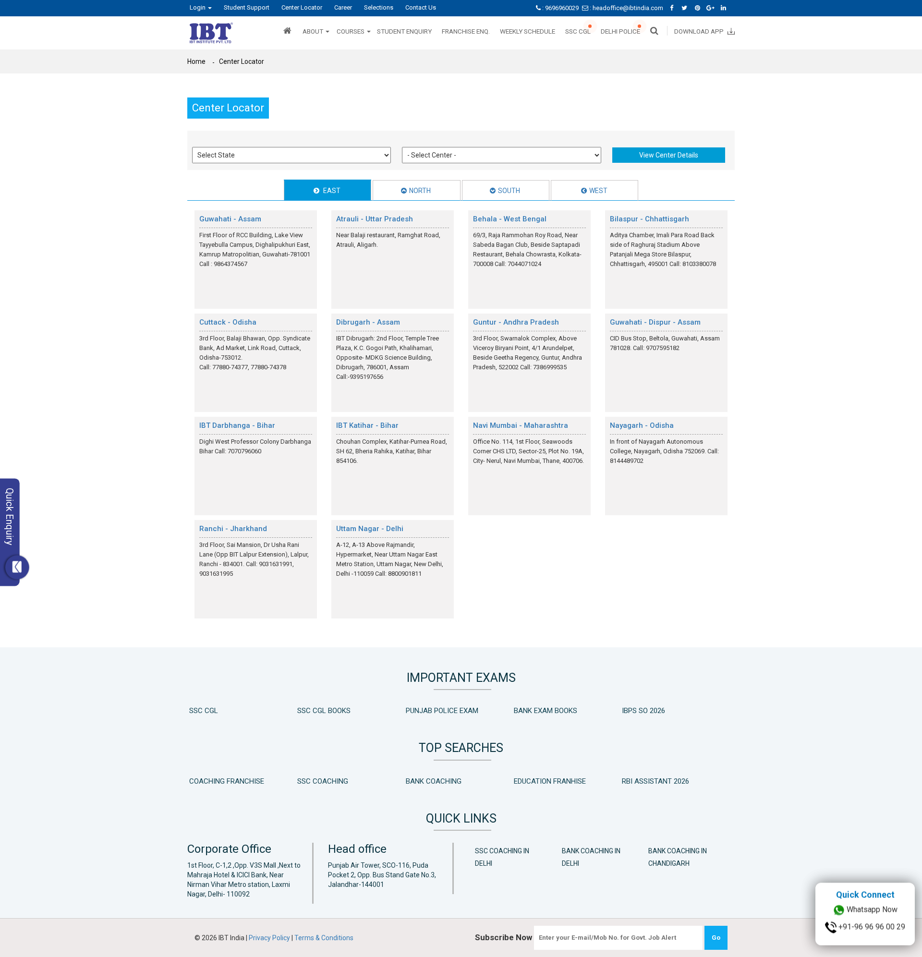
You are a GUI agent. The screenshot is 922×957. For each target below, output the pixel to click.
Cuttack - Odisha (227, 322)
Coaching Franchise (226, 781)
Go (716, 937)
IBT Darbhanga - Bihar (237, 425)
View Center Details (668, 155)
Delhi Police (620, 31)
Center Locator (301, 7)
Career (343, 7)
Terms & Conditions (323, 938)
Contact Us (420, 7)
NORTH (420, 190)
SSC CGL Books (324, 710)
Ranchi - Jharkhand (233, 528)
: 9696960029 (560, 8)
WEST (598, 190)
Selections (378, 7)
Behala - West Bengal (509, 219)
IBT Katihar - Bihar (367, 425)
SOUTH (509, 190)
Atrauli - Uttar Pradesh (374, 219)
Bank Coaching (433, 781)
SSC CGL (578, 31)
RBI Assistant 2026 (655, 781)
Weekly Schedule (527, 31)
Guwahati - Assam (230, 219)
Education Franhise (550, 781)
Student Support (246, 7)
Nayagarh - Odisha (642, 425)
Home (196, 61)
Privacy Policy (270, 938)
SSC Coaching (322, 781)
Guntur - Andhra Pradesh (516, 322)
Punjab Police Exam (442, 710)
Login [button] (198, 7)
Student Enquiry (404, 31)
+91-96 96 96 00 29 (871, 945)
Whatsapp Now (871, 928)
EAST (331, 190)
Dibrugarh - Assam (368, 322)
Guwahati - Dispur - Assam (655, 322)
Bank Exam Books (545, 710)
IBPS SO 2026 (643, 710)
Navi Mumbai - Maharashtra (520, 425)
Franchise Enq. (466, 31)
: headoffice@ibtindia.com (626, 8)
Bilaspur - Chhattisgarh (649, 219)
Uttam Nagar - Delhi (369, 528)
